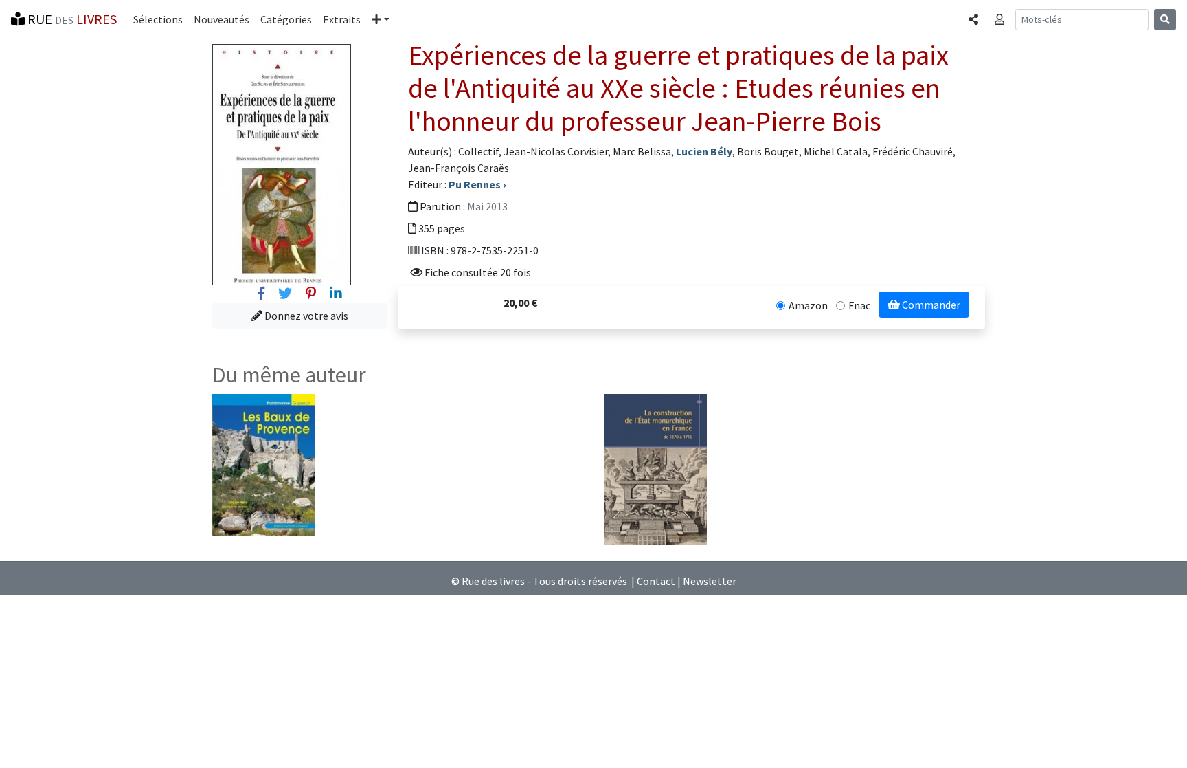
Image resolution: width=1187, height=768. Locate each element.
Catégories (286, 19)
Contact (656, 581)
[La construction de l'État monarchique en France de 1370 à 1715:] (655, 468)
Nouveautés (221, 19)
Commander (930, 304)
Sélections (158, 19)
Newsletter (709, 581)
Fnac (859, 305)
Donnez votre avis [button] (305, 315)
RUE (71, 19)
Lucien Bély (704, 151)
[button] (380, 19)
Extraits (342, 19)
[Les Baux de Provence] (263, 463)
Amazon (808, 305)
